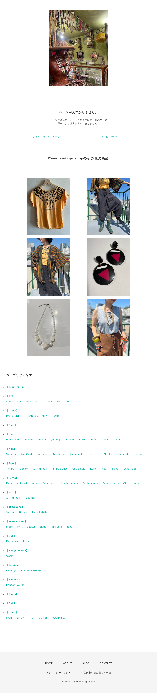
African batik (40, 468)
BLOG (85, 663)
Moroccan (12, 541)
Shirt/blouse (60, 468)
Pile (93, 439)
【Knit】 (11, 449)
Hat (32, 618)
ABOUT (67, 663)
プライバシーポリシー (58, 672)
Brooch (21, 618)
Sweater (11, 454)
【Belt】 (11, 603)
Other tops (130, 468)
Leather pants (69, 483)
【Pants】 (12, 478)
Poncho (29, 439)
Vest (104, 468)
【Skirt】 (11, 492)
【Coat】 (11, 425)
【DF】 (10, 396)
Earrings (11, 570)
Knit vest (94, 454)
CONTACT (106, 663)
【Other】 (12, 612)
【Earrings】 (14, 565)
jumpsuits (57, 527)
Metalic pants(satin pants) (22, 483)
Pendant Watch (15, 585)
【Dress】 (12, 410)
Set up (56, 416)
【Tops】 (11, 463)
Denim (42, 439)
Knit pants (123, 454)
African (23, 512)
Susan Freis (53, 401)
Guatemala (79, 468)
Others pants (131, 483)
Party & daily (39, 512)
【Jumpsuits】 (15, 507)
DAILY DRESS (14, 416)
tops (29, 401)
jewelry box (59, 618)
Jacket (83, 439)
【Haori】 (12, 434)
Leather (69, 439)
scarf (9, 618)
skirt (38, 401)
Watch (10, 556)
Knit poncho (77, 454)
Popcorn (23, 468)
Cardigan (42, 454)
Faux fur (105, 439)
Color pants (49, 483)
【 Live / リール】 (16, 387)
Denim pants (90, 483)
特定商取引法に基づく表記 (96, 672)
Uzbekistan (13, 439)
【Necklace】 (14, 579)
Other (118, 439)
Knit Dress (58, 454)
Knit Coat (26, 454)
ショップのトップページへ (47, 137)
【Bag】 (11, 536)
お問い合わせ (109, 137)
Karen (93, 468)
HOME (49, 663)
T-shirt (10, 468)
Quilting (55, 439)
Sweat (115, 468)
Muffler (108, 454)
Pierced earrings (31, 570)
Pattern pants (110, 483)
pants (68, 401)
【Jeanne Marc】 (16, 521)
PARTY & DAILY (37, 416)
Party (26, 541)
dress (9, 401)
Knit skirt (139, 454)
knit (19, 401)
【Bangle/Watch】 (17, 550)
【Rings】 (12, 594)
